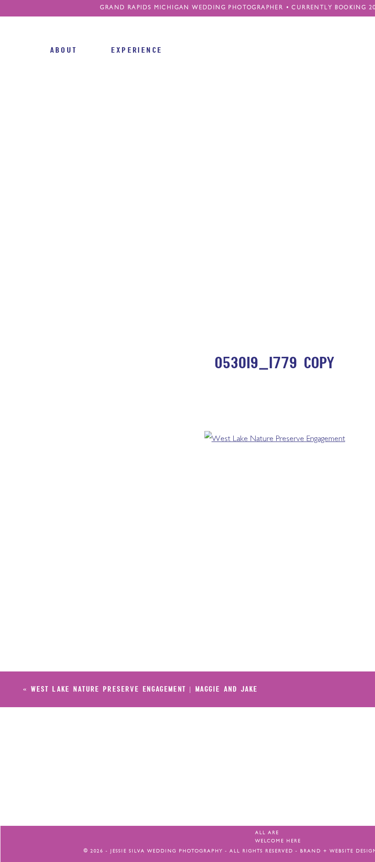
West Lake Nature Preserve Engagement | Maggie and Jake (144, 688)
